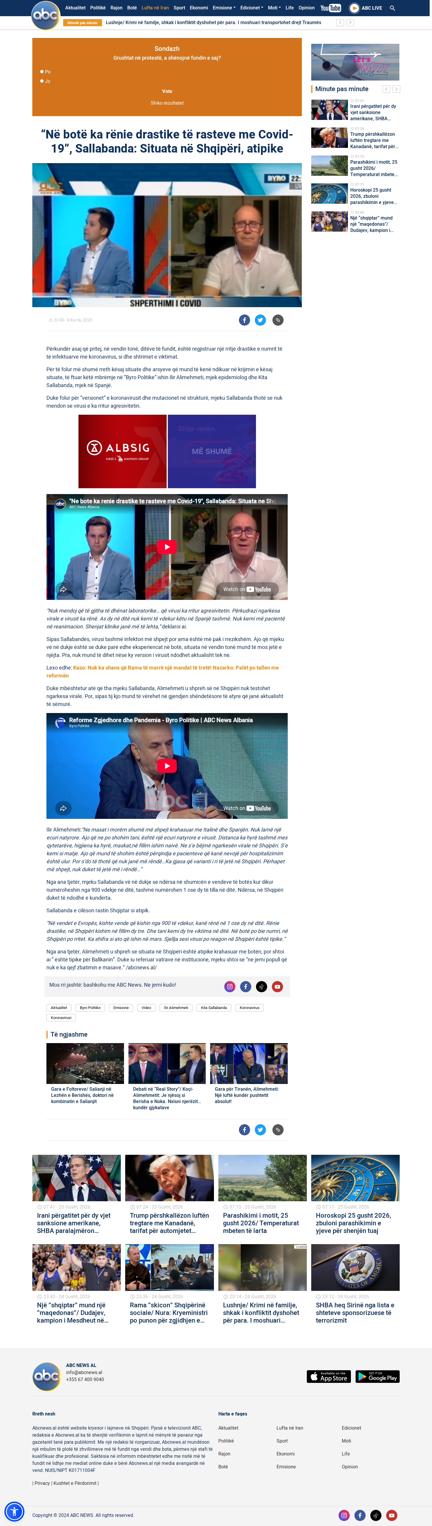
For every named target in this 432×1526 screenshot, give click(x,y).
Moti (272, 7)
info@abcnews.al (84, 1372)
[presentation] (388, 90)
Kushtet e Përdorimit (74, 1483)
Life (290, 7)
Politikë (98, 7)
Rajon (116, 7)
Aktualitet (75, 7)
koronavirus (249, 1007)
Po (48, 72)
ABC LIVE (372, 8)
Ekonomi (199, 7)
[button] (14, 1511)
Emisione (222, 7)
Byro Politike (90, 1007)
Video (146, 1007)
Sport (179, 7)
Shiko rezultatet (167, 103)
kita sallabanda (214, 1007)
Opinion (307, 7)
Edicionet (250, 7)
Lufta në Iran (155, 7)
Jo (47, 81)
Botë (132, 7)
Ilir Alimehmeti (176, 1007)
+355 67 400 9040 (85, 1379)
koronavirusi (61, 1017)
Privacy (42, 1483)
